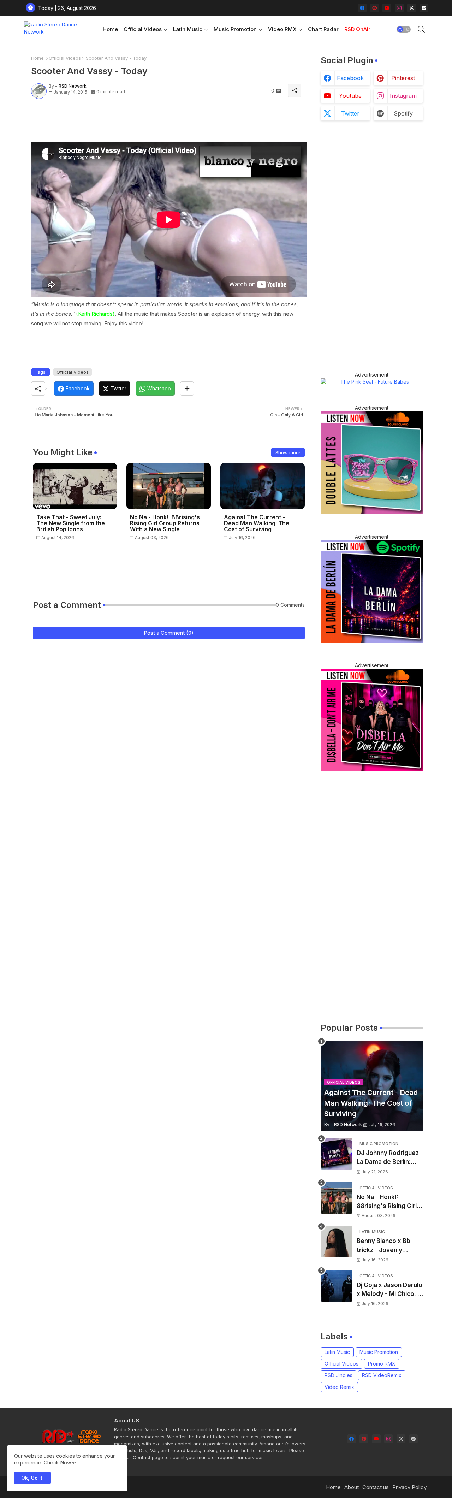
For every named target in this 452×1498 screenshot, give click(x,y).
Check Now (57, 1462)
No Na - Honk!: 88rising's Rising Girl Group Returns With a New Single (165, 523)
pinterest (403, 78)
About (351, 1487)
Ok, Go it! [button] (32, 1478)
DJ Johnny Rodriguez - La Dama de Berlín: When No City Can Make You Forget (390, 1158)
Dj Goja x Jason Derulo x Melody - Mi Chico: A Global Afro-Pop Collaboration (389, 1290)
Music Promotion (235, 29)
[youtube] (386, 8)
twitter (350, 113)
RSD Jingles (338, 1375)
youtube (350, 95)
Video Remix (339, 1387)
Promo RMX (382, 1364)
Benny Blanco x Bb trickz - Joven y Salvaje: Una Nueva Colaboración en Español (384, 1246)
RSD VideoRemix (382, 1375)
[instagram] (399, 8)
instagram (403, 95)
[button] (404, 29)
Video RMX (282, 29)
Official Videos (143, 29)
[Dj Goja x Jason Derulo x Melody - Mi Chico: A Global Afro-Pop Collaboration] (336, 1286)
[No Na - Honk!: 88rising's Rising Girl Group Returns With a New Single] (336, 1198)
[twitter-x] (411, 8)
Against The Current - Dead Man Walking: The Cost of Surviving (256, 523)
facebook (350, 78)
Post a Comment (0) (169, 632)
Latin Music (187, 29)
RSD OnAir (357, 29)
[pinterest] (374, 8)
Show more (288, 452)
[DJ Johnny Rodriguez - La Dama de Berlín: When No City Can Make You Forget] (336, 1154)
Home (110, 29)
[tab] (110, 29)
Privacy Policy (409, 1487)
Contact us (375, 1487)
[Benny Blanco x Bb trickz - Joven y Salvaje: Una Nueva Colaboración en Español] (336, 1241)
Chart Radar (323, 29)
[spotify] (424, 8)
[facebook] (362, 8)
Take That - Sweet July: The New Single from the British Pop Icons (70, 523)
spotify (403, 113)
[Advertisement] (159, 123)
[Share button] (187, 388)
